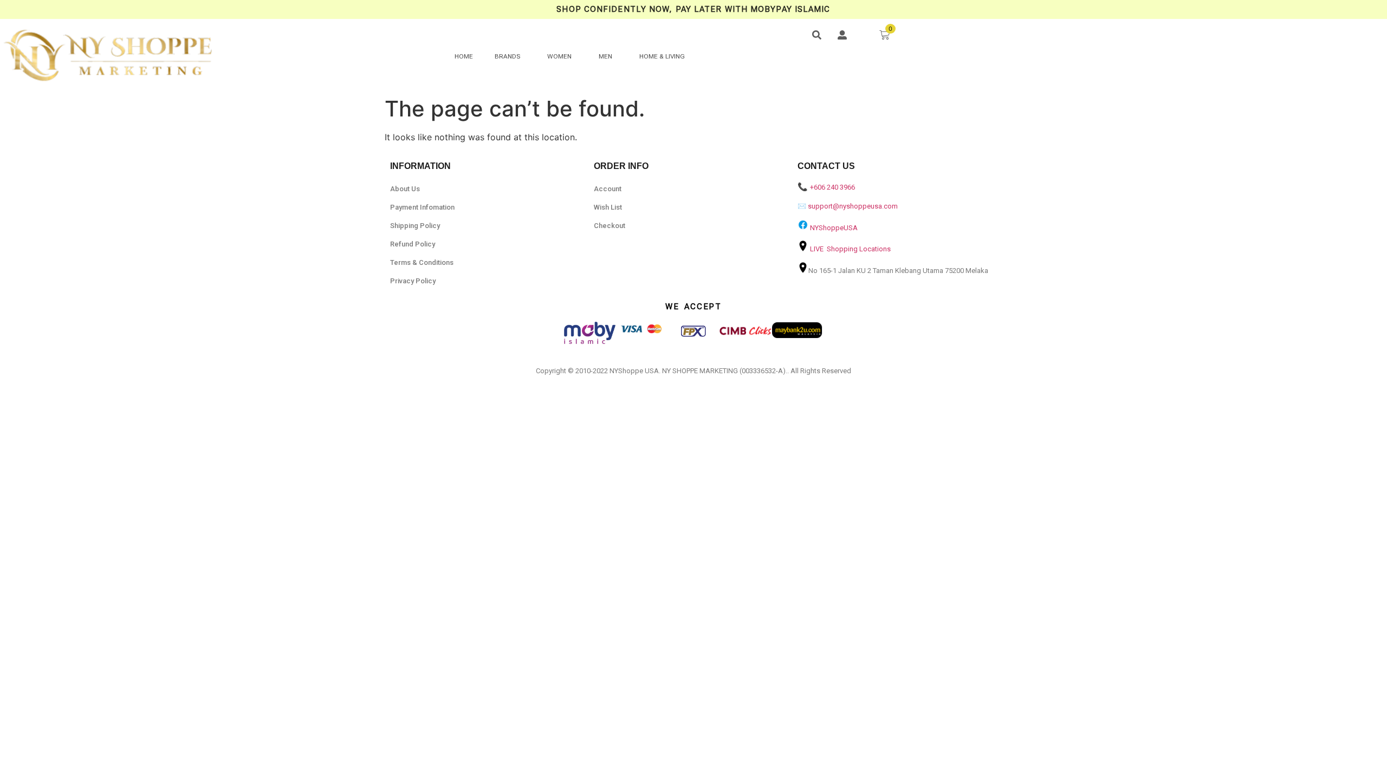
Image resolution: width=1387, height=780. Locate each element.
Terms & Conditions (421, 262)
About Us (405, 189)
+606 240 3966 (832, 187)
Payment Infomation (422, 207)
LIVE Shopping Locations (850, 249)
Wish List (608, 207)
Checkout (609, 226)
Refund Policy (412, 244)
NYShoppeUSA (834, 228)
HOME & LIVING (662, 56)
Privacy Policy (413, 281)
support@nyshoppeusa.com (853, 206)
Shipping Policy (415, 226)
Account (607, 189)
